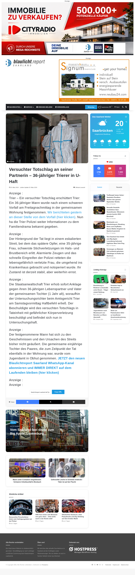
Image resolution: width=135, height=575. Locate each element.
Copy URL (58, 392)
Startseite (108, 565)
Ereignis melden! (45, 107)
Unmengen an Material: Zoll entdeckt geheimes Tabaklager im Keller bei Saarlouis (30, 431)
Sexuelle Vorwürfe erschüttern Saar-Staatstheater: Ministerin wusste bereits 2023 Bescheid (115, 212)
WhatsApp (91, 107)
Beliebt (99, 187)
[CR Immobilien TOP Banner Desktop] (67, 28)
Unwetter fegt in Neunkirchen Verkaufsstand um (117, 288)
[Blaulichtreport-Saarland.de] (25, 62)
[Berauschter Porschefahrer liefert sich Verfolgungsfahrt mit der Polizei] (20, 507)
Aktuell (13, 422)
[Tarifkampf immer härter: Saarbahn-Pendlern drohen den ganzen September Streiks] (99, 198)
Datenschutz (125, 565)
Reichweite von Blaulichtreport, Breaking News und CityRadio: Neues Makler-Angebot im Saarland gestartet (116, 226)
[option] (47, 431)
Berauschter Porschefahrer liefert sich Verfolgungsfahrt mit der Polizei (20, 519)
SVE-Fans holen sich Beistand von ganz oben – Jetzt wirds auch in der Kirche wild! (46, 516)
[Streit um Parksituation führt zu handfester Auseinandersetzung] (118, 303)
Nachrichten (14, 107)
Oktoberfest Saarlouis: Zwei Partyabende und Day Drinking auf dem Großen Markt (73, 516)
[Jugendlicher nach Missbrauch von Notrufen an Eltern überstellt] (101, 303)
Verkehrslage (63, 107)
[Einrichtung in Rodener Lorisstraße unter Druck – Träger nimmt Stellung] (101, 279)
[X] (50, 402)
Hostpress (45, 565)
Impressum (116, 565)
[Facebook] (27, 402)
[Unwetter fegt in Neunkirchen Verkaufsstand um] (118, 279)
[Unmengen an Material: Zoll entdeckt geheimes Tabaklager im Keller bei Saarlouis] (99, 252)
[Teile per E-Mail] (73, 402)
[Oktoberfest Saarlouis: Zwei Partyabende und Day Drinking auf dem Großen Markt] (73, 506)
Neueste (119, 187)
